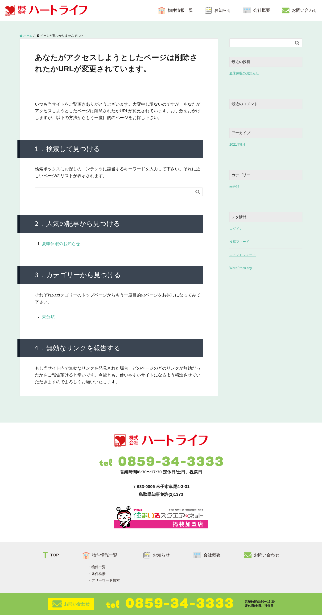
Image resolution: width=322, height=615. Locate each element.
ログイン (236, 229)
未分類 (48, 317)
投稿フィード (239, 242)
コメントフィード (242, 255)
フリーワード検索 (105, 580)
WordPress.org (240, 268)
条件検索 (98, 574)
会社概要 (261, 10)
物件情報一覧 (180, 10)
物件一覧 (98, 567)
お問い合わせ (304, 10)
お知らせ (222, 10)
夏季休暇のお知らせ (61, 243)
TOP (54, 555)
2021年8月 (237, 144)
